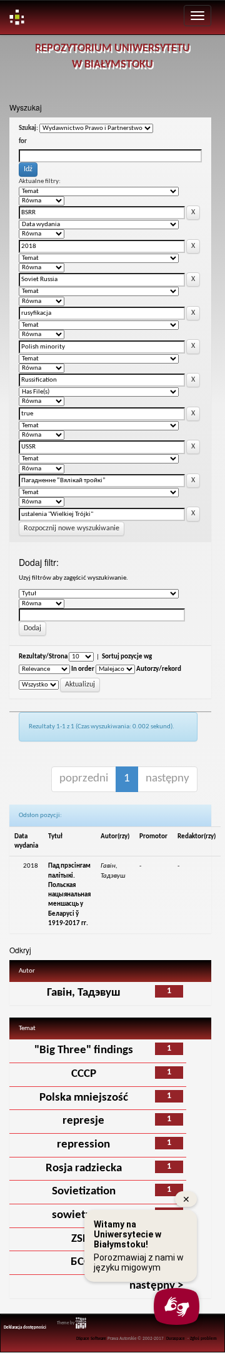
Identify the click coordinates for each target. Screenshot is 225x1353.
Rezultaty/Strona (43, 656)
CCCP (83, 1074)
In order (82, 669)
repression (83, 1145)
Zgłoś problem (203, 1339)
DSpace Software (91, 1339)
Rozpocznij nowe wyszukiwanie (71, 528)
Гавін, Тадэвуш (84, 993)
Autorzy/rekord (158, 669)
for (23, 141)
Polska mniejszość (83, 1098)
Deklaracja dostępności (25, 1328)
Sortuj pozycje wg (127, 656)
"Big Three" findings (83, 1050)
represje (83, 1121)
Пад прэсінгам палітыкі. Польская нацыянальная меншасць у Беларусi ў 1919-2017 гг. (69, 894)
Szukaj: (28, 128)
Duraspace (175, 1339)
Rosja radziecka (84, 1168)
